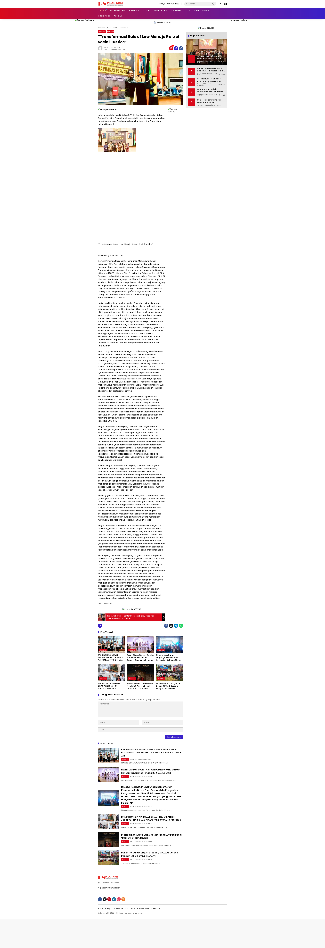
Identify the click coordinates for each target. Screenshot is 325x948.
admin (106, 47)
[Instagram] (119, 899)
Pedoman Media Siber (139, 908)
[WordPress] (114, 899)
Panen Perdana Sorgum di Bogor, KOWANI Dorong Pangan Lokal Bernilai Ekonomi (168, 686)
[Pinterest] (109, 899)
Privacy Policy (104, 908)
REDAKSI (156, 908)
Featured (102, 32)
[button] (213, 4)
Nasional (110, 32)
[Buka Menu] (225, 3)
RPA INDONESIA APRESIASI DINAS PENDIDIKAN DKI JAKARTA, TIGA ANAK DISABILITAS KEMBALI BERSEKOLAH (109, 686)
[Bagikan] (181, 48)
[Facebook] (166, 626)
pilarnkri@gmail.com (111, 888)
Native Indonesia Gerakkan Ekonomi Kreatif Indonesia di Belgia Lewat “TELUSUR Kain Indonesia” (210, 69)
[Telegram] (176, 626)
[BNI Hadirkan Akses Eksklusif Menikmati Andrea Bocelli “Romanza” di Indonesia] (140, 672)
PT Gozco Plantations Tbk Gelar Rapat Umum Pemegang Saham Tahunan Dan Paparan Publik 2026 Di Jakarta (210, 101)
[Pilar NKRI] (110, 3)
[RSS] (123, 899)
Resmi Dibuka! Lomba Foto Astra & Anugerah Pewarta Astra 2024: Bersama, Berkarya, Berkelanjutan (209, 80)
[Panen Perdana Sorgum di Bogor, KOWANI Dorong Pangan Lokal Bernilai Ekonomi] (169, 672)
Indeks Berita (120, 908)
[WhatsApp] (181, 626)
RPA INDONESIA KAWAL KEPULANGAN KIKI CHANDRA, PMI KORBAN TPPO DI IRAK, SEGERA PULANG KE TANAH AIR (111, 657)
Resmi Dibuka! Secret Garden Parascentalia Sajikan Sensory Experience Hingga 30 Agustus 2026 (140, 657)
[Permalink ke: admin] (101, 48)
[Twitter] (171, 626)
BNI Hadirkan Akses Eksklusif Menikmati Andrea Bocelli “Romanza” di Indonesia (140, 686)
